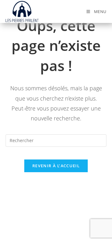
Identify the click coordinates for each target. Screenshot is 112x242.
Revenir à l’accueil (56, 165)
